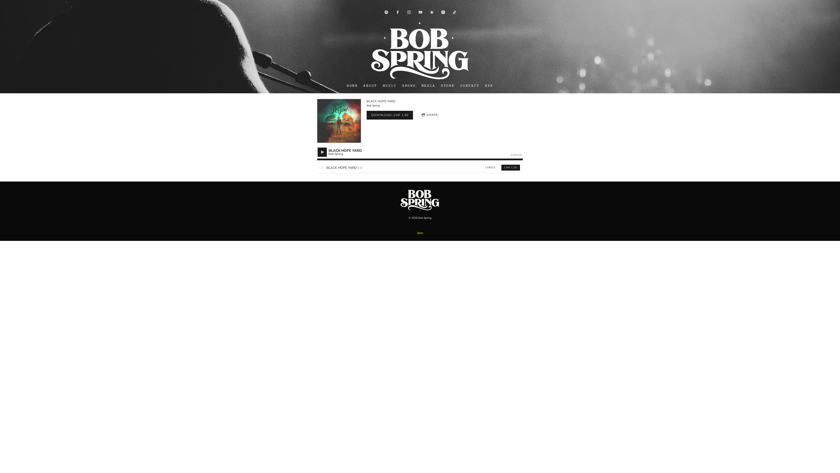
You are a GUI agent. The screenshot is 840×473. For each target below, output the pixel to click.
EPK (489, 86)
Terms (420, 232)
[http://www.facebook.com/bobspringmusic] (397, 12)
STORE (448, 86)
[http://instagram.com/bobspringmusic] (409, 12)
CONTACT (470, 86)
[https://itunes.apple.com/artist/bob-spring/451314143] (443, 12)
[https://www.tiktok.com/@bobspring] (454, 12)
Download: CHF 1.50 (389, 115)
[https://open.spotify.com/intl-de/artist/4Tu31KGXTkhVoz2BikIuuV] (386, 12)
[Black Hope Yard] (339, 121)
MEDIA (428, 86)
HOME (352, 86)
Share (432, 115)
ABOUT (370, 86)
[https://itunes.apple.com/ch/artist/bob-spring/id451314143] (432, 12)
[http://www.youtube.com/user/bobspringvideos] (420, 12)
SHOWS (409, 86)
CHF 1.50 (510, 167)
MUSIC (390, 86)
